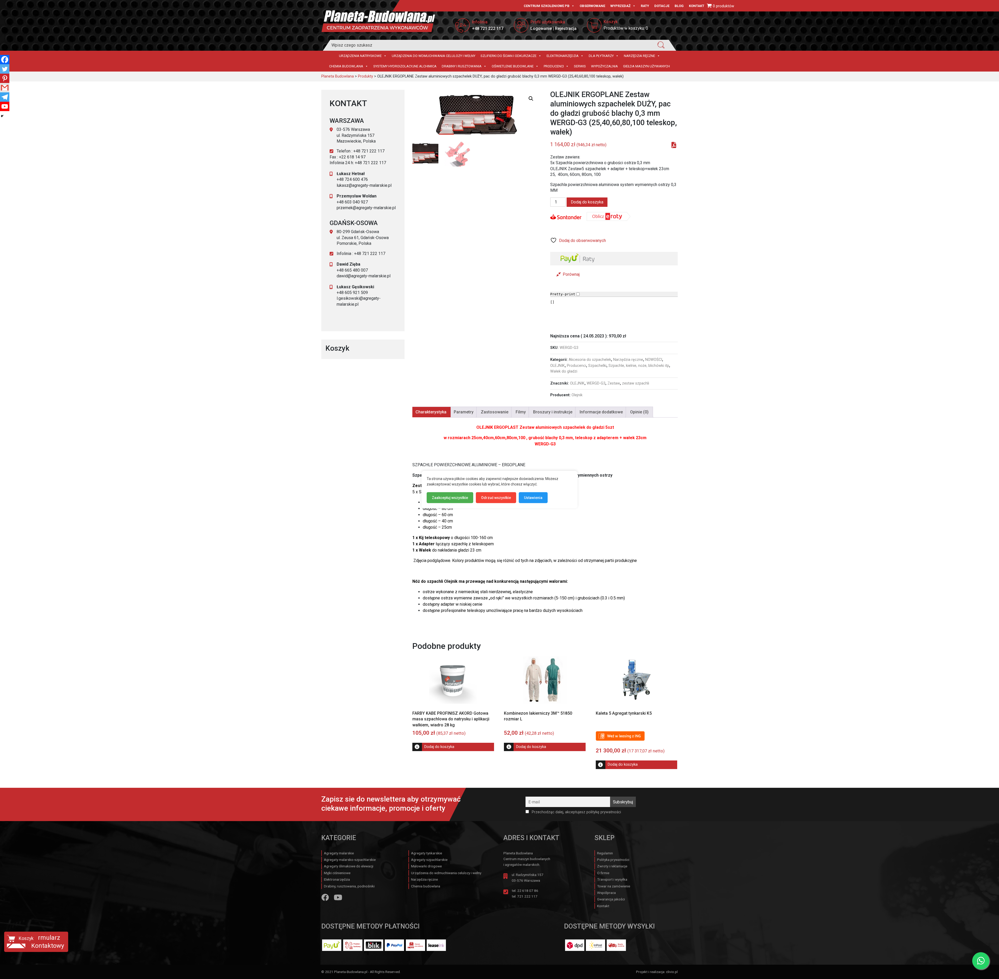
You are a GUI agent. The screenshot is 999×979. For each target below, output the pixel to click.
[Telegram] (4, 97)
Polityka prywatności (613, 860)
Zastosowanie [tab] (494, 411)
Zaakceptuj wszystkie (450, 497)
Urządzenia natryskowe (360, 56)
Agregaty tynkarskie (426, 853)
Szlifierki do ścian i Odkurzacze (508, 56)
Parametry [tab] (463, 411)
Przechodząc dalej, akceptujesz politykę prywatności (576, 812)
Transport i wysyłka (612, 879)
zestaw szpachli (635, 383)
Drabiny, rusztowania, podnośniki (349, 886)
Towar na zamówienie (613, 886)
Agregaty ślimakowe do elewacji (348, 866)
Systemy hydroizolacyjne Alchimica (405, 66)
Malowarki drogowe (426, 866)
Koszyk (26, 938)
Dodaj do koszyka (587, 202)
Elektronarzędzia (563, 56)
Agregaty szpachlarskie (429, 860)
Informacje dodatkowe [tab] (601, 411)
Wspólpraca (606, 893)
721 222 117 (527, 896)
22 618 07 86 (527, 890)
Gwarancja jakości (611, 899)
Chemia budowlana (346, 66)
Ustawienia (533, 497)
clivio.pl (672, 972)
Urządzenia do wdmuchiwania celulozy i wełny (433, 56)
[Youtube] (4, 106)
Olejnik (577, 395)
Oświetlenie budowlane (513, 66)
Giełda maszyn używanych (646, 66)
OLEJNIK (557, 365)
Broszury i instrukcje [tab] (552, 411)
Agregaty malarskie (339, 853)
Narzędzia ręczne (639, 56)
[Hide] (2, 116)
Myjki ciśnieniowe (337, 873)
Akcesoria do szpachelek (590, 359)
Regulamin (605, 853)
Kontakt (696, 6)
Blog (679, 6)
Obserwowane (592, 6)
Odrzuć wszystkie (496, 497)
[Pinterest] (4, 78)
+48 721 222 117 (487, 28)
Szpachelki (597, 365)
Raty (645, 6)
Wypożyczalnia (604, 66)
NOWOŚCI (653, 359)
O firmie (603, 873)
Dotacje (661, 6)
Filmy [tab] (521, 411)
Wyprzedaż (620, 6)
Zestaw (613, 383)
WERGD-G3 (596, 383)
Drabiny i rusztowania (462, 66)
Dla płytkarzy (601, 56)
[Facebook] (4, 59)
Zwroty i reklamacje (612, 866)
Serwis (580, 66)
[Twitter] (4, 69)
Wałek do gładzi (563, 371)
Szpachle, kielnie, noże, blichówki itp (639, 365)
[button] (531, 98)
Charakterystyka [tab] (430, 411)
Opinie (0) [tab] (639, 411)
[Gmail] (4, 87)
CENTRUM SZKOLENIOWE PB (546, 6)
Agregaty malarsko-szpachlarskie (350, 860)
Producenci (554, 66)
